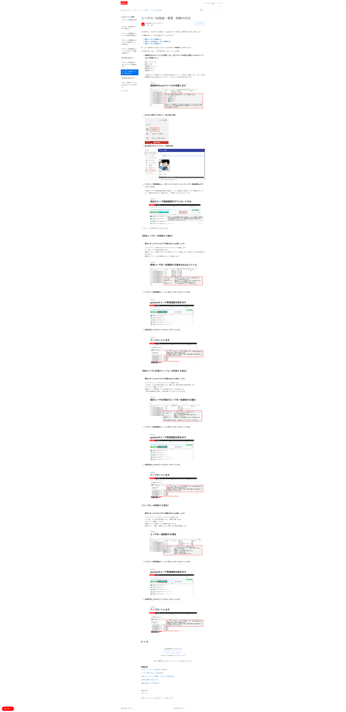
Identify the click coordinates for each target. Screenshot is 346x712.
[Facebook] (142, 642)
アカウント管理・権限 (156, 10)
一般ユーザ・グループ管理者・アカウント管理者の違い (158, 676)
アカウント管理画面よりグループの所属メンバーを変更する (129, 42)
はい (168, 652)
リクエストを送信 (210, 3)
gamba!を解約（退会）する (149, 680)
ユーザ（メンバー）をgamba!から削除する (154, 669)
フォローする (199, 23)
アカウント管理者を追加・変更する (128, 28)
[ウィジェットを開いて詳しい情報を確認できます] (8, 709)
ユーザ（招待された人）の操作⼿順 (152, 673)
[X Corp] (144, 642)
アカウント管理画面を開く (129, 21)
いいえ (177, 652)
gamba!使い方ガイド (126, 10)
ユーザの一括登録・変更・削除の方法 (128, 72)
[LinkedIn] (147, 642)
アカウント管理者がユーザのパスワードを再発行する (129, 64)
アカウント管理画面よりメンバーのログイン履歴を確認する (129, 51)
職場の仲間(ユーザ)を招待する (150, 683)
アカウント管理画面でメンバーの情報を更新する (129, 34)
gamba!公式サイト (179, 708)
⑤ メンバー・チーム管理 (141, 10)
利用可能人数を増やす (128, 78)
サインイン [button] (220, 3)
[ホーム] (124, 4)
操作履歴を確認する (128, 58)
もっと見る (124, 91)
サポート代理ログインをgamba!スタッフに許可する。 (129, 85)
